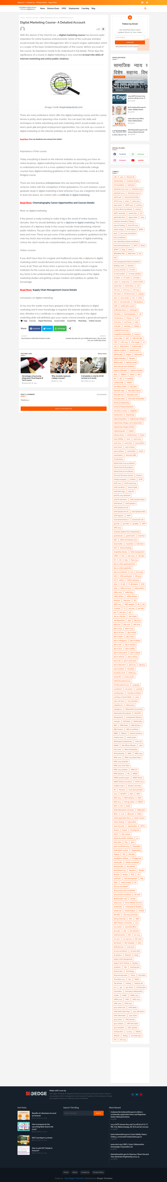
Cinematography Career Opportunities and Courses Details (64, 202)
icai (131, 572)
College (136, 326)
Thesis (133, 975)
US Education (118, 1032)
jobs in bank (132, 632)
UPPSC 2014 (118, 999)
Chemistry (117, 314)
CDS (115, 302)
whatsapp (140, 154)
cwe (115, 346)
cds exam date (125, 302)
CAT (138, 286)
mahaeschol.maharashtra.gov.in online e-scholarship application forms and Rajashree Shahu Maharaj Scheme (128, 1114)
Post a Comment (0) (63, 409)
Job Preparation (119, 620)
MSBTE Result (137, 778)
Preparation (136, 846)
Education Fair (118, 395)
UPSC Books (132, 1007)
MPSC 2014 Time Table (121, 765)
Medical (124, 733)
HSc (123, 556)
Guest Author (59, 321)
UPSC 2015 (128, 1003)
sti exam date (135, 951)
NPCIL (116, 814)
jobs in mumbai (130, 645)
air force (139, 205)
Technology (130, 971)
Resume (116, 874)
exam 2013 (137, 439)
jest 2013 (122, 612)
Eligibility (133, 411)
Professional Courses (121, 850)
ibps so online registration (123, 568)
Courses (32, 321)
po (137, 838)
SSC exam (138, 939)
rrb (138, 874)
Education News (119, 399)
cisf (140, 314)
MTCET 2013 (139, 782)
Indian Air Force (125, 588)
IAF (115, 560)
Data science (124, 346)
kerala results (129, 677)
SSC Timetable (129, 943)
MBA (115, 725)
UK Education (141, 987)
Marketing (82, 321)
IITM (142, 584)
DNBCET (124, 374)
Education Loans (132, 395)
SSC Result (117, 943)
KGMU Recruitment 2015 (122, 681)
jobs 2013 (137, 620)
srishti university (119, 935)
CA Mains (117, 278)
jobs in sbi (117, 661)
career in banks (138, 282)
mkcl (141, 745)
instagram (122, 160)
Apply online (132, 217)
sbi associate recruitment (122, 895)
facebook (122, 154)
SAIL (141, 878)
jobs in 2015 (129, 628)
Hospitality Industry (120, 552)
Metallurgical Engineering (123, 741)
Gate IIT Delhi (132, 487)
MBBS (116, 733)
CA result (126, 278)
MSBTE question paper (121, 778)
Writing (125, 1036)
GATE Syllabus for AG (121, 512)
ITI (124, 608)
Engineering (130, 415)
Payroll (124, 830)
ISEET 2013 (117, 604)
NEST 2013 (117, 802)
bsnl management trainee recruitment (127, 262)
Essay (142, 435)
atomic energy (119, 229)
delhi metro (138, 354)
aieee (127, 201)
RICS (132, 874)
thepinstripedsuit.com (71, 107)
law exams (129, 689)
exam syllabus (119, 451)
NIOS (115, 806)
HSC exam (131, 556)
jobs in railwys (133, 657)
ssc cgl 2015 (127, 939)
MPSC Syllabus (119, 774)
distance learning (136, 370)
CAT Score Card (129, 294)
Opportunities (132, 826)
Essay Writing (118, 439)
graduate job (118, 536)
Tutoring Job (138, 983)
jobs (129, 620)
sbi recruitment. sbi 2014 (133, 903)
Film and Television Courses (123, 475)
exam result (118, 447)
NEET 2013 (117, 798)
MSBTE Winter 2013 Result (123, 782)
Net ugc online (129, 802)
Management (118, 717)
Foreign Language (120, 479)
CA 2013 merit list (120, 270)
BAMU (141, 229)
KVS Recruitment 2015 (121, 685)
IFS (115, 580)
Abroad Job (131, 177)
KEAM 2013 (132, 673)
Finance (139, 475)
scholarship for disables (133, 907)
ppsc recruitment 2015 (121, 846)
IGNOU (121, 580)
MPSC (130, 753)
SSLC (139, 943)
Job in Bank (133, 616)
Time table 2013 (119, 979)
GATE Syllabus (130, 503)
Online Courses (32, 18)
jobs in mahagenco (120, 641)
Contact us (30, 2)
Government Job (138, 520)
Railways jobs (118, 866)
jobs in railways (119, 657)
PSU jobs (131, 854)
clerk (136, 322)
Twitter (49, 328)
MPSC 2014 (117, 757)
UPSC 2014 (117, 1003)
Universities (118, 991)
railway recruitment (132, 862)
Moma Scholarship (130, 749)
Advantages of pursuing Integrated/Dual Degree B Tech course (32, 378)
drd (139, 374)
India (115, 588)
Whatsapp (61, 328)
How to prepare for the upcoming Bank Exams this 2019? (42, 1126)
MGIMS (116, 745)
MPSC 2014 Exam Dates (133, 757)
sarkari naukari (126, 882)
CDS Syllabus (138, 302)
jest (115, 612)
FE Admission (118, 459)
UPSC (64, 8)
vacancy (129, 1032)
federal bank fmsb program (123, 467)
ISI (138, 604)
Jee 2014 (131, 608)
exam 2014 (117, 443)
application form (119, 217)
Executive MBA (131, 455)
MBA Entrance (136, 725)
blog (93, 8)
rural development (130, 878)
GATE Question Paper (137, 499)
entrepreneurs (53, 183)
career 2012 (125, 282)
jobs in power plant (120, 653)
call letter (136, 278)
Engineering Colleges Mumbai (124, 427)
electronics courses (120, 411)
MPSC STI (134, 770)
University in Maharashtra (134, 991)
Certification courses (128, 306)
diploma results (131, 362)
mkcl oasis (117, 749)
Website (116, 1036)
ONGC (139, 814)
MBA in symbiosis (132, 729)
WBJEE (138, 1032)
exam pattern (139, 443)
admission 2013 (137, 189)
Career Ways (129, 286)
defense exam (134, 350)
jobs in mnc (118, 645)
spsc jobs (117, 931)
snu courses (118, 927)
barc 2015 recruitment (128, 233)
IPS (135, 600)
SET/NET (117, 915)
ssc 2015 (117, 939)
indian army (118, 592)
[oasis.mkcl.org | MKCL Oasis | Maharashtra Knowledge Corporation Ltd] (119, 121)
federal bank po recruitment (123, 471)
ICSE (115, 576)
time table (141, 975)
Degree (128, 354)
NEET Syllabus (129, 798)
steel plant (130, 947)
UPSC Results (130, 1019)
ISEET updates (129, 604)
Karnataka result (119, 673)
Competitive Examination (122, 334)
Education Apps (119, 391)
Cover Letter (118, 338)
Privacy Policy (41, 2)
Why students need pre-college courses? (61, 377)
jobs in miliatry (135, 641)
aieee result (118, 205)
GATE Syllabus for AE (121, 507)
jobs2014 (142, 665)
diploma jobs (118, 362)
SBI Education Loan (120, 899)
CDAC (140, 298)
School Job (117, 911)
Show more (102, 354)
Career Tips (118, 286)
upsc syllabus (118, 1024)
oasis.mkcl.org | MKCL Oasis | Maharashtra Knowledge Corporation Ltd (137, 122)
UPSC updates (132, 1028)
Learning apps (119, 693)
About (74, 1172)
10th (115, 177)
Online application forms (122, 818)
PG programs (134, 830)
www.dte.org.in (136, 1036)
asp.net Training (119, 225)
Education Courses (134, 391)
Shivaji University (120, 919)
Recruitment (131, 866)
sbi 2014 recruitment (121, 886)
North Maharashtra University (124, 810)
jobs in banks (118, 636)
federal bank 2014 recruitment (124, 463)
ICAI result (139, 572)
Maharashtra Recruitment (122, 713)
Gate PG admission (120, 499)
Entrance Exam (53, 8)
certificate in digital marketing (74, 195)
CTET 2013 (124, 342)
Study (136, 955)
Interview (117, 600)
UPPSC (124, 995)
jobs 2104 (137, 624)
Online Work (131, 822)
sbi (135, 882)
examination (131, 451)
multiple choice (119, 786)
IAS (120, 560)
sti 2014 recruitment (120, 951)
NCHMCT (123, 794)
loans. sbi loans (119, 701)
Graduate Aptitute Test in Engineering (126, 532)
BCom (143, 245)
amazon (138, 209)
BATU (136, 245)
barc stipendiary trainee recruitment (126, 241)
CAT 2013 (126, 290)
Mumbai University (134, 786)
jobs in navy (118, 649)
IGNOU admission (133, 580)
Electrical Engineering (121, 403)
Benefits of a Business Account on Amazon (44, 1114)
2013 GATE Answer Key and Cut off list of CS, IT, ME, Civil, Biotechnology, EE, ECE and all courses (137, 99)
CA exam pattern (119, 274)
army (142, 217)
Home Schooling (125, 548)
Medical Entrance (136, 733)
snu (136, 923)
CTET (115, 342)
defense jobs (118, 354)
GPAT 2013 (117, 528)
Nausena (122, 790)
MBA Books (124, 725)
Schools (141, 911)
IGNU (115, 584)
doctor (132, 374)
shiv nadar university (130, 915)
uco (115, 987)
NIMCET (140, 802)
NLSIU (128, 806)
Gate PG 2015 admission (122, 495)
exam (128, 439)
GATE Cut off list (119, 487)
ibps (126, 560)
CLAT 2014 (127, 322)
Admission (131, 185)
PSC (123, 854)
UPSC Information (120, 1015)
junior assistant (119, 669)
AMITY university (119, 213)
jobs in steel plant (130, 661)
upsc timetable (119, 1028)
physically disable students (123, 838)
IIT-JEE (123, 584)
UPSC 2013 (136, 999)
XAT (115, 1040)
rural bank (117, 878)
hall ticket (140, 544)
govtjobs (136, 524)
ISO (144, 604)
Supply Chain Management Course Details (55, 290)
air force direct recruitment (123, 209)
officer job (130, 814)
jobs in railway (135, 653)
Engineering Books (120, 419)
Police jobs (117, 842)
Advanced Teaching (132, 197)
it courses (117, 608)
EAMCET (129, 382)
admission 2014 (119, 193)
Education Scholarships (136, 399)
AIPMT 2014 (129, 205)
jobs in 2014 (118, 628)
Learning (139, 689)
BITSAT (116, 249)
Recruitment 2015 (120, 870)
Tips (129, 979)
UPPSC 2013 (134, 995)
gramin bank (130, 536)
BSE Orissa (132, 253)
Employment (74, 8)
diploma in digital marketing (80, 222)
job (34, 127)
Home (42, 8)
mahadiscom (118, 705)
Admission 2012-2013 (121, 189)
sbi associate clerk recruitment (124, 890)
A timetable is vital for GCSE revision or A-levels (92, 377)
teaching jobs (135, 967)
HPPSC (116, 556)
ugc (121, 987)
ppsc (132, 842)
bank (115, 233)
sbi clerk (137, 895)
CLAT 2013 (117, 322)
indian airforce (139, 588)
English (131, 431)
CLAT (137, 318)
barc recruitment (119, 237)
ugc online (129, 987)
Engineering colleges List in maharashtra (128, 423)
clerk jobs (117, 326)
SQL (125, 931)
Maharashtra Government (134, 709)
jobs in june (130, 636)
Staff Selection (119, 947)
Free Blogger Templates (74, 1178)
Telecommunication (120, 975)
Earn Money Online (120, 387)
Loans (137, 697)
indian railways (132, 596)
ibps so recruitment (120, 572)
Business (131, 266)
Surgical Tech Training (121, 963)
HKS (115, 548)
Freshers (133, 479)
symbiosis (117, 967)
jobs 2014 (117, 624)
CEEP (115, 306)
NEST (139, 798)
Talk (125, 967)
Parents (116, 830)
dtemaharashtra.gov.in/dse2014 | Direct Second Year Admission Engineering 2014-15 (137, 133)
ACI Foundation (119, 185)
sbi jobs (133, 899)
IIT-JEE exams (133, 584)
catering (141, 294)
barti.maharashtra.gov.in (122, 245)
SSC (129, 935)
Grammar (141, 536)
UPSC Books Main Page (122, 1011)
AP (141, 213)
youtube (141, 160)
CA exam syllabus (134, 274)
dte (121, 378)
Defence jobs (136, 346)
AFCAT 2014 (118, 201)
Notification (141, 810)
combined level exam (121, 330)
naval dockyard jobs (135, 790)
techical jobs (118, 971)
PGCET (116, 834)
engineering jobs (119, 431)
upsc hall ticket (138, 1011)
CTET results (135, 342)
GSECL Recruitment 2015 (128, 540)
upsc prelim (118, 1019)
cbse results (124, 298)
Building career (119, 266)
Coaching (85, 8)
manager (117, 721)
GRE (115, 540)
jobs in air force (119, 632)
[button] (145, 8)
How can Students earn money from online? (45, 139)
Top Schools (118, 983)
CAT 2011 (117, 290)
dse (115, 378)
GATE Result (118, 503)
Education (133, 387)
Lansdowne (118, 689)
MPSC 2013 (138, 753)
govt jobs (126, 524)
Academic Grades (133, 181)
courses (86, 270)
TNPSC (136, 979)
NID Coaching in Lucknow (42, 1138)
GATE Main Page (119, 491)
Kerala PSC (117, 677)
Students (128, 955)
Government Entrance (121, 520)
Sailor (116, 882)
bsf (140, 253)
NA (115, 790)
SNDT (137, 919)
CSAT (127, 338)
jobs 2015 (127, 624)
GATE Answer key (130, 483)
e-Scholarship (118, 382)
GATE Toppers (118, 516)
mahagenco (118, 709)
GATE (141, 479)
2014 (121, 177)
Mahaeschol (130, 705)
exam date (128, 443)
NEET (138, 794)
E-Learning (129, 378)
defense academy (120, 350)
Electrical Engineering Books (124, 407)
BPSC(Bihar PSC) (119, 253)
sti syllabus (118, 955)
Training (128, 983)
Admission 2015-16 (134, 193)
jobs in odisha (130, 649)
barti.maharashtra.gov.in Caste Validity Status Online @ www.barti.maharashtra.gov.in (129, 1135)
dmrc (115, 374)
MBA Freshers (118, 729)
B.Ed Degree (131, 229)
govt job (116, 524)
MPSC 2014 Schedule (121, 761)
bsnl (115, 258)
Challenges (133, 310)
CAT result (117, 294)
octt (122, 814)
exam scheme (130, 447)
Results (141, 870)
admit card (117, 197)
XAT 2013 (123, 1040)
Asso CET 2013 (133, 225)
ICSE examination (126, 576)
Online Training (119, 822)
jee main (141, 608)
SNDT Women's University (123, 923)
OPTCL (142, 826)
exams (141, 451)
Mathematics (138, 721)
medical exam (119, 737)
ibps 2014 (134, 560)
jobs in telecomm (120, 665)
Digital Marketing (45, 321)
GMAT (129, 516)
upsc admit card (119, 1007)
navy (115, 794)
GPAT (143, 524)
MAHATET (137, 713)
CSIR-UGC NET (137, 338)
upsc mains (133, 1015)
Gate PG (131, 491)
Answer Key (132, 213)
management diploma (134, 717)
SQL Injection (134, 931)
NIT (121, 806)
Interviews (126, 600)
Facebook (36, 328)
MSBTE (135, 774)
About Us (20, 2)
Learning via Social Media (123, 697)
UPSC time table (132, 1024)
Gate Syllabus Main (138, 512)
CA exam (132, 270)
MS (128, 774)
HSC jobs (141, 556)
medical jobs (131, 737)
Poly (126, 842)
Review (125, 874)
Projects (116, 854)
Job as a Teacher (119, 616)
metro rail (138, 741)
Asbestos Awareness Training (124, 221)
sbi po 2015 (118, 903)
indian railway (118, 596)
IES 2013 (138, 576)
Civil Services (118, 318)
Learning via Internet (134, 693)
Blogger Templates (104, 1178)
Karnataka (130, 669)
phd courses (126, 834)
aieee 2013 (136, 201)
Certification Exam (120, 310)
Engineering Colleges (137, 419)
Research (132, 870)
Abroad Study (118, 181)
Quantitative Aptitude (121, 858)
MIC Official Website (129, 745)
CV (144, 342)
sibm (130, 919)
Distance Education (120, 370)
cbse (115, 298)
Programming (136, 850)
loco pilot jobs (133, 701)
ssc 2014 (137, 935)
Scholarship (118, 907)
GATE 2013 (117, 483)
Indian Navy (129, 592)
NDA (131, 794)
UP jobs (116, 995)
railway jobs (118, 862)
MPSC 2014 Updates (121, 770)
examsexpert (118, 455)
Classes (129, 318)
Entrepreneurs (132, 435)
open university (119, 826)
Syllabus (135, 963)
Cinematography (130, 314)
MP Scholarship (119, 753)
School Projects (130, 911)
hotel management (137, 552)
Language (135, 685)
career (116, 282)
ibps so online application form (124, 564)
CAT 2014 (136, 290)
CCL (133, 298)
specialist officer (131, 927)
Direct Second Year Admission (124, 366)
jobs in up (132, 665)
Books (130, 249)
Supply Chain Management (123, 959)
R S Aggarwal (136, 858)
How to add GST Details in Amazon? (42, 1149)
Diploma (132, 358)
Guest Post (53, 2)
